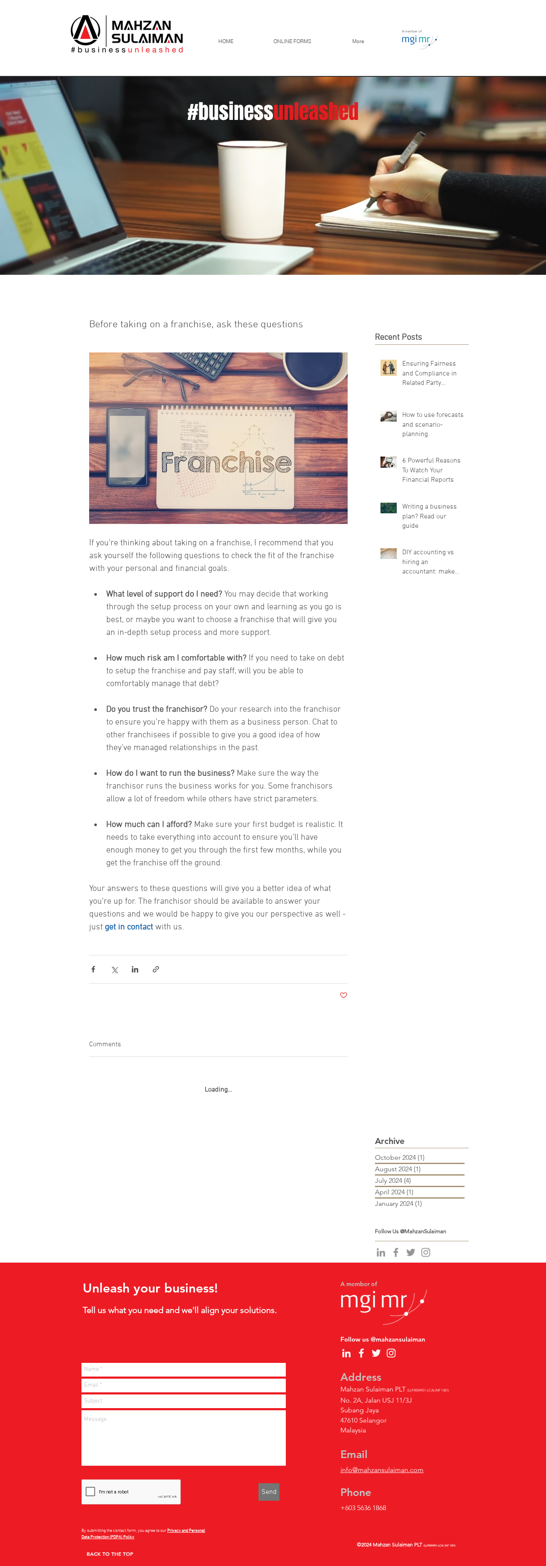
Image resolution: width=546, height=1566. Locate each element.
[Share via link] (156, 969)
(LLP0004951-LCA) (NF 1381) (440, 1537)
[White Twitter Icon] (376, 1345)
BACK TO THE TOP (110, 1545)
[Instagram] (426, 1244)
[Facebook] (396, 1244)
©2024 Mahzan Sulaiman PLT (390, 1536)
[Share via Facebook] (93, 969)
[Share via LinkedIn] (135, 969)
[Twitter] (411, 1244)
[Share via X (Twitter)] (114, 969)
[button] (292, 41)
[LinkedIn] (381, 1244)
